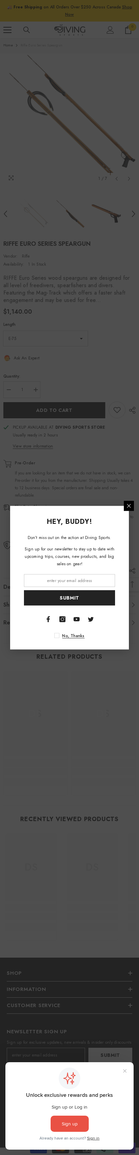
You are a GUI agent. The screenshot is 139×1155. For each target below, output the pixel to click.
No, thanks (73, 635)
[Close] (129, 506)
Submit (69, 597)
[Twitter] (91, 619)
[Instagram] (62, 619)
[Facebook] (48, 619)
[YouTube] (77, 619)
